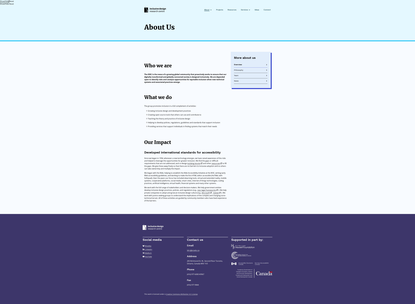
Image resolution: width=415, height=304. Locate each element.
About (206, 10)
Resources (232, 10)
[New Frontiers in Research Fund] (241, 255)
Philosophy (238, 70)
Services (244, 10)
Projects (219, 10)
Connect (267, 10)
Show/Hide (4, 1)
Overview (238, 65)
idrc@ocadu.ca (193, 250)
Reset (11, 1)
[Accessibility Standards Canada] (251, 264)
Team (236, 75)
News (236, 81)
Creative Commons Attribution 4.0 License (182, 294)
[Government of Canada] (264, 273)
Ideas (257, 10)
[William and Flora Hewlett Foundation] (243, 246)
